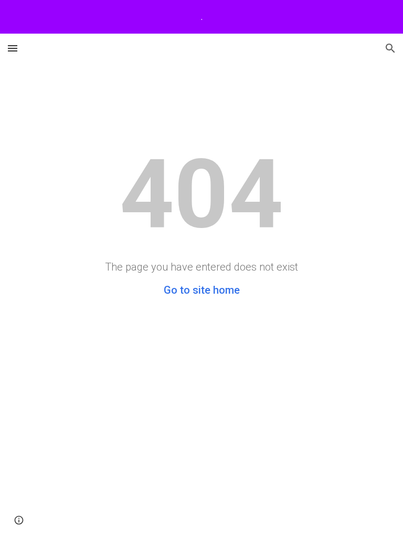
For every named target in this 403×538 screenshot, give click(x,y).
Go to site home (202, 290)
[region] (201, 17)
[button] (12, 48)
